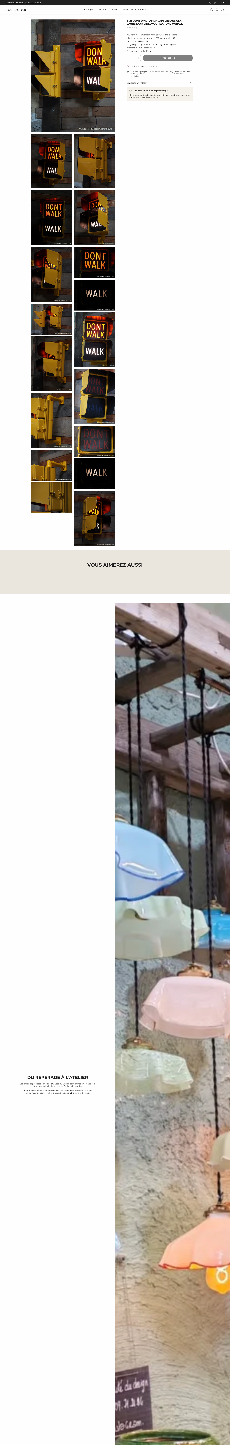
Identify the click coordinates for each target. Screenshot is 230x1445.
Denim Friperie (33, 2)
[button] (88, 10)
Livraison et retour (137, 83)
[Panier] (222, 10)
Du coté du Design (15, 2)
